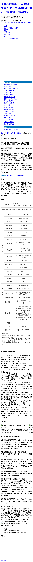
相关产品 (7, 127)
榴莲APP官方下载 (9, 97)
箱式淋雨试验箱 (9, 109)
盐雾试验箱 (7, 86)
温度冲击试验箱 (9, 103)
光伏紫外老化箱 (9, 90)
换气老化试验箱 (9, 124)
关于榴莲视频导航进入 (11, 28)
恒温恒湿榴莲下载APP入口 (12, 88)
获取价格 (3, 175)
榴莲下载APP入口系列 (11, 99)
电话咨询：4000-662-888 (15, 175)
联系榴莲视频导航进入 (11, 38)
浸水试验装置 (8, 101)
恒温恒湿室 (20, 549)
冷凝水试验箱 (8, 107)
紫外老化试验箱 (9, 122)
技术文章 (7, 36)
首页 (5, 26)
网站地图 (18, 555)
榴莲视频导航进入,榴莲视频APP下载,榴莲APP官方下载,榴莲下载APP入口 (16, 8)
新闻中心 (7, 32)
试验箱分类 (7, 82)
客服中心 (7, 34)
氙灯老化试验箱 (9, 120)
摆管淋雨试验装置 (9, 115)
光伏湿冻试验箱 (9, 95)
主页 (2, 133)
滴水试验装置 (8, 113)
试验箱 (6, 30)
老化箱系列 (7, 92)
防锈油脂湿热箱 (9, 111)
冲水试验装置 (8, 105)
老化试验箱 (12, 549)
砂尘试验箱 (7, 117)
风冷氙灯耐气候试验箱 (11, 129)
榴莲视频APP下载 (13, 547)
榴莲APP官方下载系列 (11, 84)
